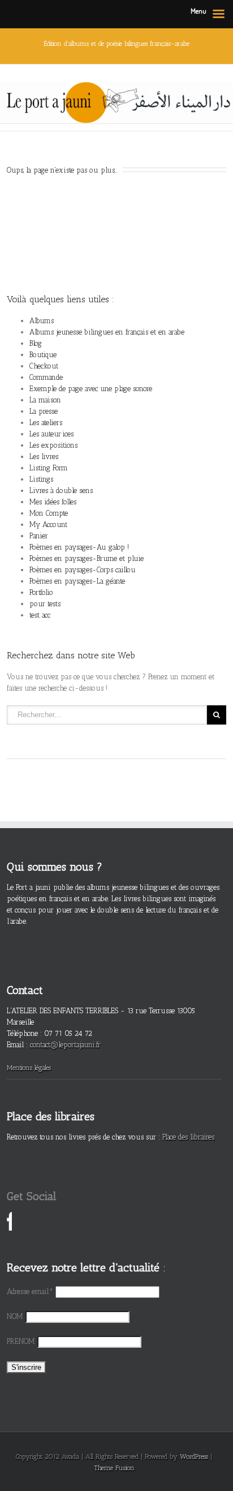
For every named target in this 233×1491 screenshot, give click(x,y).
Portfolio (41, 592)
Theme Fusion (114, 1468)
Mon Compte (48, 513)
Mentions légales (29, 1068)
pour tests (45, 603)
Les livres (43, 456)
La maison (45, 400)
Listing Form (48, 468)
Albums (41, 320)
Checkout (43, 366)
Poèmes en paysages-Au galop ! (79, 547)
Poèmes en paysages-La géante (77, 581)
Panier (38, 536)
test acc (39, 615)
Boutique (43, 354)
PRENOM (21, 1341)
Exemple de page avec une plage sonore (90, 388)
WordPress (194, 1456)
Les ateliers (45, 422)
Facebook (9, 1223)
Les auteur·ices (51, 434)
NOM (15, 1316)
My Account (48, 524)
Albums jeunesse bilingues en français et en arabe (106, 332)
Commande (46, 377)
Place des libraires (188, 1137)
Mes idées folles (52, 502)
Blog (35, 343)
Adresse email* (30, 1291)
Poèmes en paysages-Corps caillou (82, 569)
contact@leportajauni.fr (65, 1044)
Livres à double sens (61, 490)
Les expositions (53, 445)
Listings (41, 479)
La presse (43, 411)
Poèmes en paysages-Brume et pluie (86, 558)
